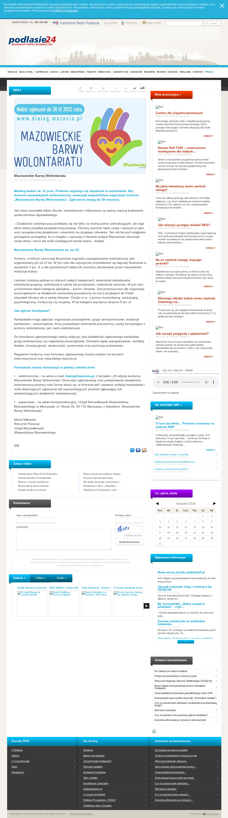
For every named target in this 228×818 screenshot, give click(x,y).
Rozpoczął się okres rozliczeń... (34, 485)
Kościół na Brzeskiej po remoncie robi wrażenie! (180, 720)
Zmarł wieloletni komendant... (170, 772)
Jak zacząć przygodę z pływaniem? (182, 333)
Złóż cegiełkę (90, 777)
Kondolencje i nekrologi (95, 783)
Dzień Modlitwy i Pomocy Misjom (65, 587)
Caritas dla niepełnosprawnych (179, 113)
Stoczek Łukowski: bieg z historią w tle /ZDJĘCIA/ (185, 588)
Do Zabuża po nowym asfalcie (171, 671)
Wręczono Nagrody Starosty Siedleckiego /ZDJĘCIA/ (183, 681)
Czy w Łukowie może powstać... (172, 794)
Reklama (88, 750)
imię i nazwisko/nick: (27, 515)
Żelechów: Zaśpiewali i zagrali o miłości (185, 638)
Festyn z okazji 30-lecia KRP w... (172, 469)
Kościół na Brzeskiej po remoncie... (174, 800)
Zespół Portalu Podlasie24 (97, 761)
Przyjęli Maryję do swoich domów (33, 587)
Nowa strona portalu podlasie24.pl (181, 572)
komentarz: (22, 527)
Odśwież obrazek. (133, 535)
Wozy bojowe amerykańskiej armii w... (175, 766)
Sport (14, 766)
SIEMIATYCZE (120, 72)
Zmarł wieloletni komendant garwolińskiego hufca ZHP (184, 693)
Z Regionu (17, 750)
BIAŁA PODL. (26, 72)
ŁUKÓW (64, 72)
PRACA (209, 72)
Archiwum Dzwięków (94, 772)
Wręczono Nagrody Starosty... (171, 761)
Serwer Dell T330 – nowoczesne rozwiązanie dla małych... (182, 149)
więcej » (208, 135)
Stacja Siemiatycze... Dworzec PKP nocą (100, 587)
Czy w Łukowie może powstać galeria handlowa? (181, 715)
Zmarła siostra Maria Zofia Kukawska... (38, 473)
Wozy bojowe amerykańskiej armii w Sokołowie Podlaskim (180, 687)
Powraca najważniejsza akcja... (99, 477)
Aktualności (18, 772)
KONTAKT (198, 72)
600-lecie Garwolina (165, 710)
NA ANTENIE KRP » (168, 405)
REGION (161, 72)
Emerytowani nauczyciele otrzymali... (175, 777)
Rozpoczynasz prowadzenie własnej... (102, 473)
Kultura (15, 755)
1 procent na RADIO (94, 794)
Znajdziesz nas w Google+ (97, 805)
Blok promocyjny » (168, 94)
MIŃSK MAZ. (104, 72)
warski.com (213, 813)
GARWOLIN (42, 72)
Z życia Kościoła (20, 761)
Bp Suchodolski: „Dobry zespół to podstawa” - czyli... (181, 605)
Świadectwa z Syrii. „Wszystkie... (100, 485)
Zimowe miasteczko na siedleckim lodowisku (181, 623)
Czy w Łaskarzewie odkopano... (172, 783)
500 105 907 (41, 22)
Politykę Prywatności (65, 10)
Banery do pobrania (93, 755)
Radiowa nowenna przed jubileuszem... (176, 462)
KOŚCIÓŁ (173, 72)
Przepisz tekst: (123, 515)
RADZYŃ (91, 72)
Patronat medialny (93, 766)
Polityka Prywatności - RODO (99, 800)
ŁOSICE (54, 72)
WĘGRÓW (149, 72)
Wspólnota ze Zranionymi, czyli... (100, 489)
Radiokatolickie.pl (92, 789)
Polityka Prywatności (81, 813)
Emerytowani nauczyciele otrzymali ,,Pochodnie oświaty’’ (185, 698)
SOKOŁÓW (136, 72)
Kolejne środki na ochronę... (33, 489)
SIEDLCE (12, 72)
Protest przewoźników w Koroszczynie (176, 676)
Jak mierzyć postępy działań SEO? (184, 225)
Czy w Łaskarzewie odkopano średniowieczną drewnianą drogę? (186, 704)
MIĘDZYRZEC (78, 72)
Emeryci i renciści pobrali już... (34, 481)
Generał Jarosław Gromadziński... (35, 477)
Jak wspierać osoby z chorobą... (172, 454)
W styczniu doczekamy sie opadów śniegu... (135, 587)
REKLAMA (185, 72)
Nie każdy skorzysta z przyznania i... (102, 481)
